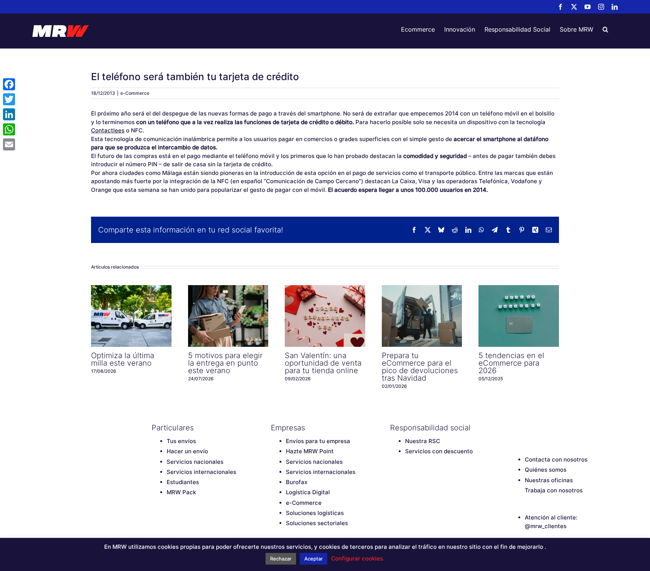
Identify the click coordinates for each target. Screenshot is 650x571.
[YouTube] (540, 427)
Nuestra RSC (422, 441)
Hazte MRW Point (310, 451)
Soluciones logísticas (315, 512)
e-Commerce (134, 93)
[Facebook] (513, 427)
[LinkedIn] (566, 427)
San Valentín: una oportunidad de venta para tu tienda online (325, 316)
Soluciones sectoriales (317, 523)
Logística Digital (308, 492)
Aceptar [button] (313, 559)
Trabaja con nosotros (554, 490)
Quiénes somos (545, 469)
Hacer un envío (187, 451)
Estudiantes (183, 482)
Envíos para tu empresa (318, 441)
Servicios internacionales (201, 471)
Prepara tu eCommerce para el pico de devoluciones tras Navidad (421, 316)
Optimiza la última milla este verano (131, 316)
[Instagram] (553, 427)
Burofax (296, 482)
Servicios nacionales (195, 461)
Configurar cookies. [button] (357, 558)
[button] (605, 29)
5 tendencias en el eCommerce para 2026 (518, 316)
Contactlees (108, 130)
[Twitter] (526, 427)
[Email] (9, 144)
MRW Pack (181, 492)
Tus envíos (181, 441)
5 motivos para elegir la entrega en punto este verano (228, 316)
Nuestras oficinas (549, 480)
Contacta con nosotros (556, 459)
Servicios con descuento (439, 451)
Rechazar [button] (281, 559)
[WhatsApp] (9, 129)
